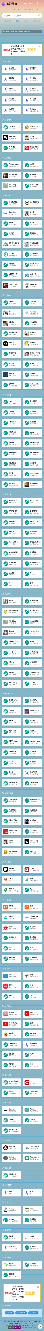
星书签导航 (21, 1313)
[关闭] (41, 31)
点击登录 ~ (30, 3)
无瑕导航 (33, 1313)
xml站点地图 (32, 1327)
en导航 (10, 1313)
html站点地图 (25, 1327)
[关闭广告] (40, 46)
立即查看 (31, 50)
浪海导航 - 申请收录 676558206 (14, 31)
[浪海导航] (9, 4)
